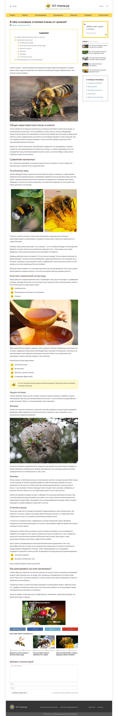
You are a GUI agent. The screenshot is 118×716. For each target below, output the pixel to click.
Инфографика (92, 86)
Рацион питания (25, 48)
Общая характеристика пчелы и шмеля (30, 37)
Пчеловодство (58, 15)
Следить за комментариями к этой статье (66, 692)
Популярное (94, 41)
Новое (85, 41)
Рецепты (25, 15)
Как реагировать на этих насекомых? (29, 59)
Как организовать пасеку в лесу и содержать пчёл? (97, 52)
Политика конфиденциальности (69, 707)
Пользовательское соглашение (49, 707)
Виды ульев (91, 93)
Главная (12, 15)
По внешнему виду (26, 43)
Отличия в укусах (26, 57)
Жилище (23, 51)
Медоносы (73, 15)
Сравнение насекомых (24, 40)
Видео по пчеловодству (95, 97)
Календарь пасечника (95, 90)
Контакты (100, 707)
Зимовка (23, 54)
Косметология (103, 15)
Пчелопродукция (40, 15)
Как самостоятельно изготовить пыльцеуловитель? (95, 64)
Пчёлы (28, 25)
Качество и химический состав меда (32, 45)
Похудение (88, 15)
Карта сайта (92, 707)
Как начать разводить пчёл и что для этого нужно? (98, 46)
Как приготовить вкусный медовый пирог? (97, 70)
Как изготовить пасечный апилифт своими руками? (97, 58)
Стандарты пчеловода (95, 83)
